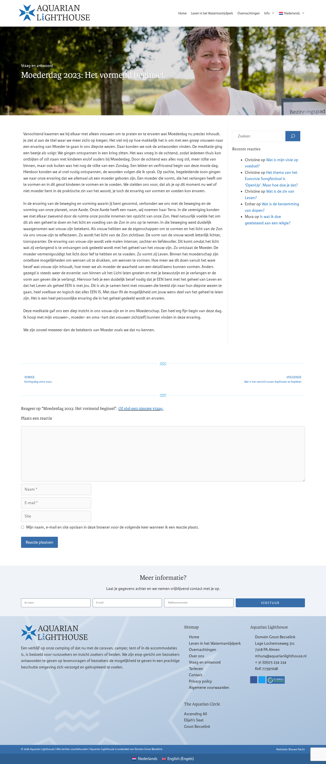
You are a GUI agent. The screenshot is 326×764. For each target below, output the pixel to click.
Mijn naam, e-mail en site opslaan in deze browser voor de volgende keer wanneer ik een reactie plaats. (112, 527)
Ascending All (195, 713)
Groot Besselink (197, 726)
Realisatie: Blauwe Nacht (290, 749)
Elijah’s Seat (194, 720)
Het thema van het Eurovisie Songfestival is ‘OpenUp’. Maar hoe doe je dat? (271, 179)
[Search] (292, 136)
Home (182, 13)
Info (267, 13)
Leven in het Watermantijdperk (212, 13)
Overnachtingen (249, 13)
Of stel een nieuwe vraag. (140, 408)
